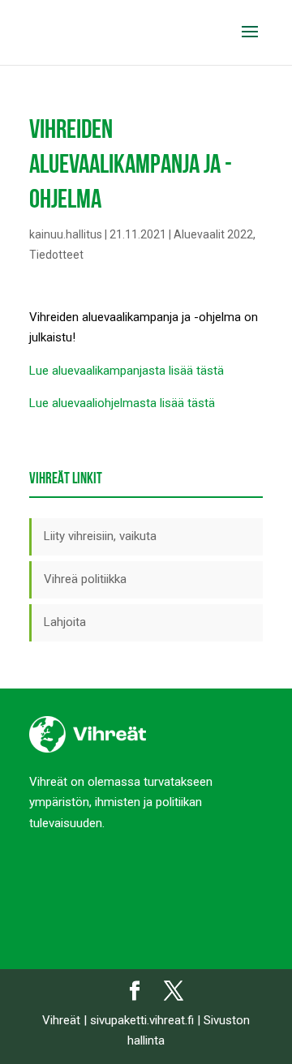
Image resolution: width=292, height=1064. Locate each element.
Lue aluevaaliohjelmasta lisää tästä (122, 403)
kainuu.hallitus (65, 234)
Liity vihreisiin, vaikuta (100, 536)
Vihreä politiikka (85, 579)
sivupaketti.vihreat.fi (142, 1020)
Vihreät (61, 1020)
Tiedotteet (56, 254)
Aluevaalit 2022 (213, 234)
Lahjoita (65, 622)
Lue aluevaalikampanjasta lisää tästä (126, 370)
